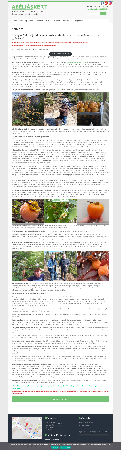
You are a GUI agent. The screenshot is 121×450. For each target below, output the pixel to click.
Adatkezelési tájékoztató (52, 439)
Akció (21, 21)
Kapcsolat (79, 21)
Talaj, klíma (56, 21)
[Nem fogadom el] (119, 446)
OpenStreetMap (37, 437)
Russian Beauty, (73, 62)
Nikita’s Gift (82, 62)
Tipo (66, 62)
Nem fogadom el (65, 447)
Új (26, 21)
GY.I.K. (47, 21)
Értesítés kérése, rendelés (60, 54)
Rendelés (39, 21)
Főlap (15, 21)
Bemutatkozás (67, 21)
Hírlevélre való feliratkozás (61, 399)
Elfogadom (55, 447)
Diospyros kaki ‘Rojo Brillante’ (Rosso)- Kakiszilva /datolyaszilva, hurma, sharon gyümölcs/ (56, 37)
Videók (31, 21)
